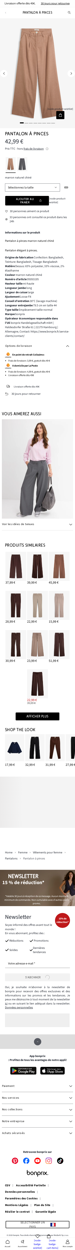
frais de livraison (34, 149)
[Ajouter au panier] (60, 115)
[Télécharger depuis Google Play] (23, 1071)
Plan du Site (42, 1205)
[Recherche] (69, 12)
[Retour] (5, 12)
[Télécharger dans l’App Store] (52, 1071)
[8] (53, 122)
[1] (22, 122)
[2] (26, 122)
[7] (49, 122)
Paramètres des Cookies (21, 1198)
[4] (35, 122)
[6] (44, 122)
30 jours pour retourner (55, 3)
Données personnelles (19, 1008)
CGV (7, 1185)
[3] (31, 122)
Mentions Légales (16, 1205)
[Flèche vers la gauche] (4, 73)
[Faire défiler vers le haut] (37, 1041)
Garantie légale (45, 1212)
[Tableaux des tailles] (66, 187)
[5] (40, 122)
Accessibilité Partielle (31, 1185)
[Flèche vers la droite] (71, 73)
